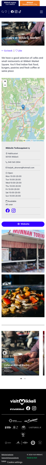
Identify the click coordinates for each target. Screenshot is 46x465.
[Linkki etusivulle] (23, 402)
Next (41, 353)
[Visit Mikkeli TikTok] (20, 12)
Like (20, 51)
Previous (4, 353)
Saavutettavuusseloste (10, 458)
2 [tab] (25, 378)
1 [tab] (21, 378)
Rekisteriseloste (7, 455)
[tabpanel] (20, 353)
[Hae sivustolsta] (3, 12)
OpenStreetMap (38, 140)
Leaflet (27, 140)
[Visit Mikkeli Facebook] (12, 12)
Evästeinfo (5, 461)
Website (24, 224)
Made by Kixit (32, 458)
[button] (23, 107)
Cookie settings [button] (14, 462)
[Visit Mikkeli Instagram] (16, 12)
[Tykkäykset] (5, 12)
